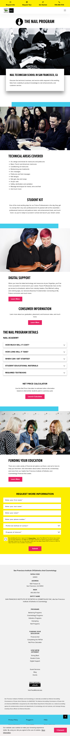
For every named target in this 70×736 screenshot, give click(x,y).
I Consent (60, 730)
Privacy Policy (32, 538)
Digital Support (35, 661)
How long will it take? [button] (16, 352)
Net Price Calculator (35, 642)
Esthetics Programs (35, 618)
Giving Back (35, 655)
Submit (35, 549)
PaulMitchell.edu (36, 690)
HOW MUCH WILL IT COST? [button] (17, 345)
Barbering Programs (35, 613)
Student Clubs (35, 658)
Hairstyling (35, 621)
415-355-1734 (35, 593)
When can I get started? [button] (17, 359)
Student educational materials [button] (21, 366)
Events (35, 675)
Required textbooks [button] (15, 373)
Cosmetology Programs (35, 615)
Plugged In (29, 720)
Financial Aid (35, 637)
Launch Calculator (35, 397)
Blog (35, 672)
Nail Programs (35, 624)
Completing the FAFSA (35, 640)
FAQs (45, 720)
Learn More (15, 299)
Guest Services (35, 669)
